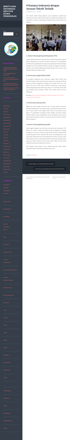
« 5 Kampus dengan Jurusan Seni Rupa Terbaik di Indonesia (41, 163)
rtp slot (5, 310)
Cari (4, 31)
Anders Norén (61, 177)
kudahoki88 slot (7, 413)
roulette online (6, 370)
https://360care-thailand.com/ (10, 269)
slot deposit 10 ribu (7, 252)
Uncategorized (6, 190)
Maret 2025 (6, 143)
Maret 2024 (6, 152)
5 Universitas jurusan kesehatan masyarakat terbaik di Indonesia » (50, 168)
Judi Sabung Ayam (7, 390)
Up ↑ (54, 178)
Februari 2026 (6, 114)
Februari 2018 (6, 169)
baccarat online (6, 362)
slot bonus (5, 317)
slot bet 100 (6, 244)
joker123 (5, 224)
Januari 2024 (6, 157)
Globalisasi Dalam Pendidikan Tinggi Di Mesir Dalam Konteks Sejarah (10, 69)
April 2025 (5, 140)
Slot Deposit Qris (7, 209)
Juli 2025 (5, 131)
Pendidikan (5, 187)
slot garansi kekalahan (8, 280)
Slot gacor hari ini (7, 201)
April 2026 (5, 111)
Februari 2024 (6, 155)
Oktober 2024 (6, 149)
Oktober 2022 (6, 166)
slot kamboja (6, 226)
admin (39, 11)
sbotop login (6, 355)
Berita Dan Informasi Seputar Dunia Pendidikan (10, 11)
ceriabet (5, 325)
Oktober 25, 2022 (31, 11)
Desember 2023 (7, 160)
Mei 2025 (5, 137)
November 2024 (7, 146)
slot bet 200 (6, 302)
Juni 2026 (5, 108)
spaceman (5, 277)
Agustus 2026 (6, 105)
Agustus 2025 (6, 129)
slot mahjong (6, 216)
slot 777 (5, 229)
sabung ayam (6, 398)
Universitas (6, 193)
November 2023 (7, 163)
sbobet (4, 237)
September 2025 (7, 126)
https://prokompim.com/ (8, 295)
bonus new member (7, 287)
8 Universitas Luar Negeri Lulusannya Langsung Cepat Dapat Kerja (11, 79)
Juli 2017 (5, 172)
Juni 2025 (5, 134)
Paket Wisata (6, 184)
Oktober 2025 (6, 123)
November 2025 (7, 120)
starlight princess (7, 262)
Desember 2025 (7, 117)
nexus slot (5, 259)
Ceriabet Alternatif (7, 420)
